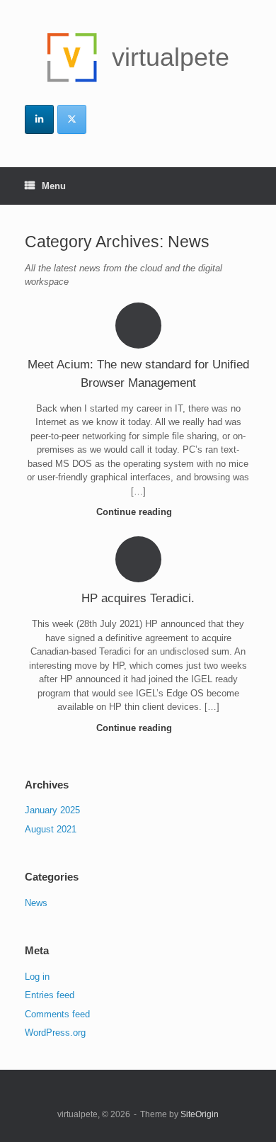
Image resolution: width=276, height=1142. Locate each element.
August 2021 (50, 829)
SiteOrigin (199, 1114)
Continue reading (135, 512)
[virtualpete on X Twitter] (71, 119)
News (36, 903)
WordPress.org (55, 1032)
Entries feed (49, 995)
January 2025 (52, 810)
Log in (37, 976)
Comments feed (57, 1014)
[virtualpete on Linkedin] (39, 119)
